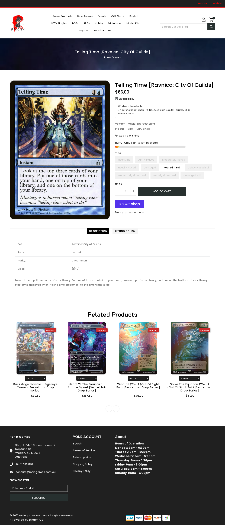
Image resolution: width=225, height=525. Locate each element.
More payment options (129, 212)
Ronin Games (112, 57)
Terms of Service (84, 450)
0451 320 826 (24, 464)
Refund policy (82, 457)
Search (77, 443)
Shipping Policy (82, 464)
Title (118, 153)
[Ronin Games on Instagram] (12, 3)
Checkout (201, 3)
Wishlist (217, 3)
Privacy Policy (81, 471)
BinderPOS (36, 519)
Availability (126, 99)
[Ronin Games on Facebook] (5, 3)
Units (118, 184)
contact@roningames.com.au (36, 472)
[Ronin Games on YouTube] (19, 3)
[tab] (98, 231)
